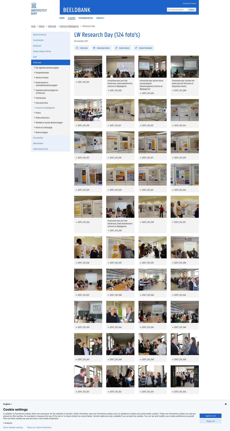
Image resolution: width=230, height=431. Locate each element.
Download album (103, 47)
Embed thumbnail (145, 47)
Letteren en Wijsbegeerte (69, 26)
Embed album (124, 47)
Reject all (211, 421)
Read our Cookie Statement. (39, 427)
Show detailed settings (13, 427)
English (6, 404)
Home (33, 26)
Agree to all (210, 416)
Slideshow (83, 47)
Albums (42, 26)
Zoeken (191, 9)
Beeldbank (76, 9)
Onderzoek (52, 26)
